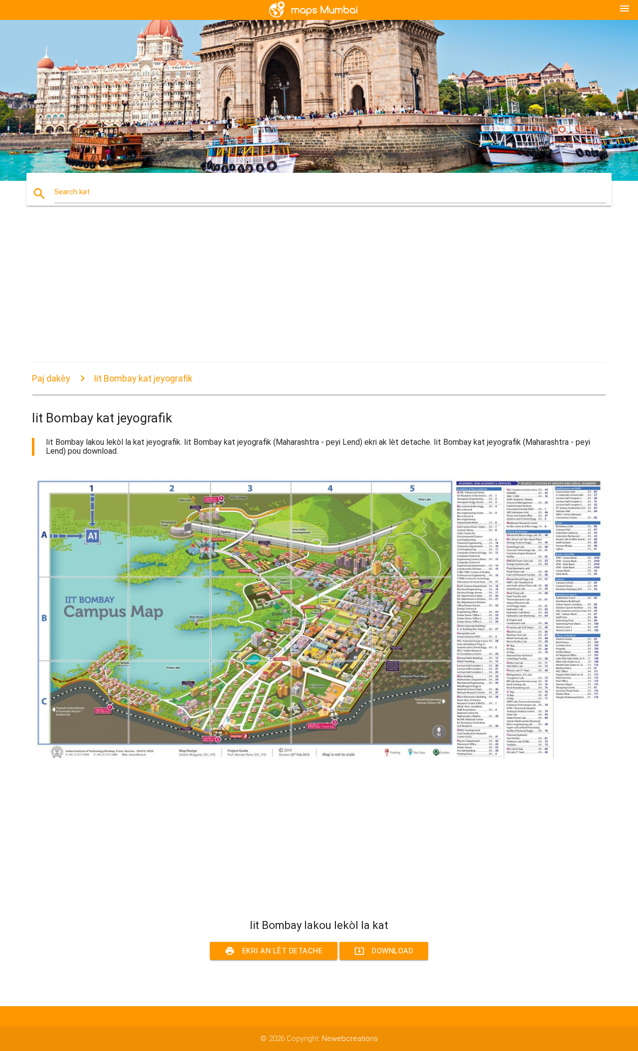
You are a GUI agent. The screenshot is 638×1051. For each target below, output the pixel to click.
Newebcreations (350, 1038)
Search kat (72, 191)
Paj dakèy (51, 378)
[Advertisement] (319, 293)
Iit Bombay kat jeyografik (143, 378)
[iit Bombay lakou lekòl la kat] (319, 760)
